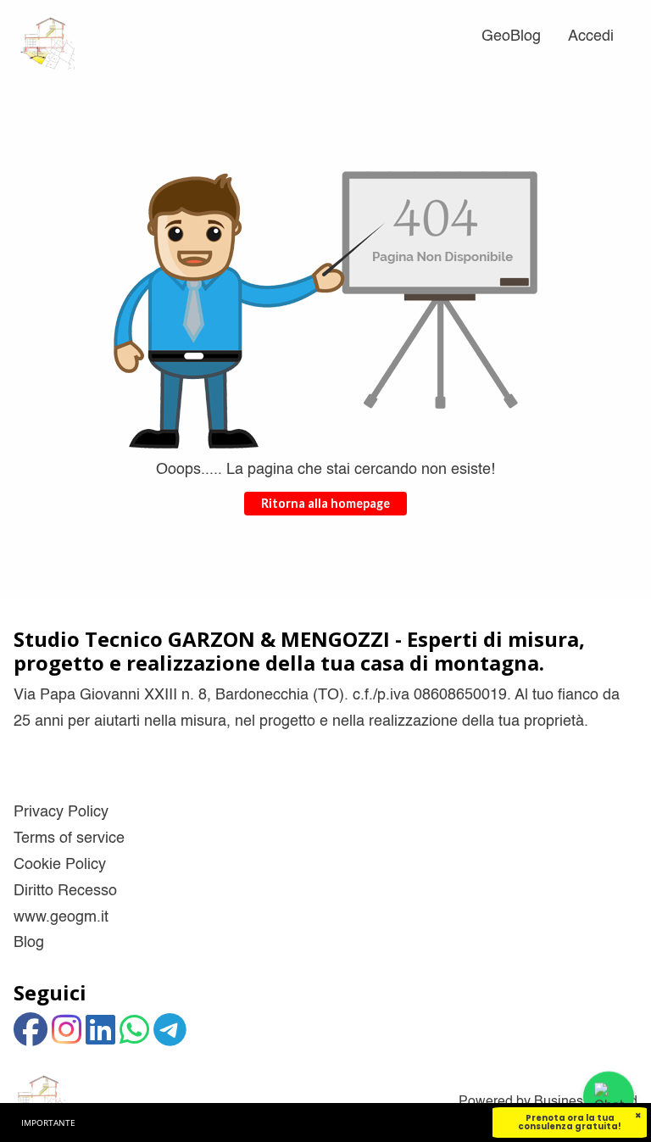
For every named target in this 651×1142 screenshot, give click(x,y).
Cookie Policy (60, 864)
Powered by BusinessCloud (548, 1102)
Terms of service (69, 838)
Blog (29, 942)
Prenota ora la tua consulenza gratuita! (569, 1122)
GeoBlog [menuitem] (511, 36)
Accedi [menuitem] (591, 36)
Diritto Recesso (65, 891)
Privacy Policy (61, 812)
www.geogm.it (61, 917)
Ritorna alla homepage (325, 503)
